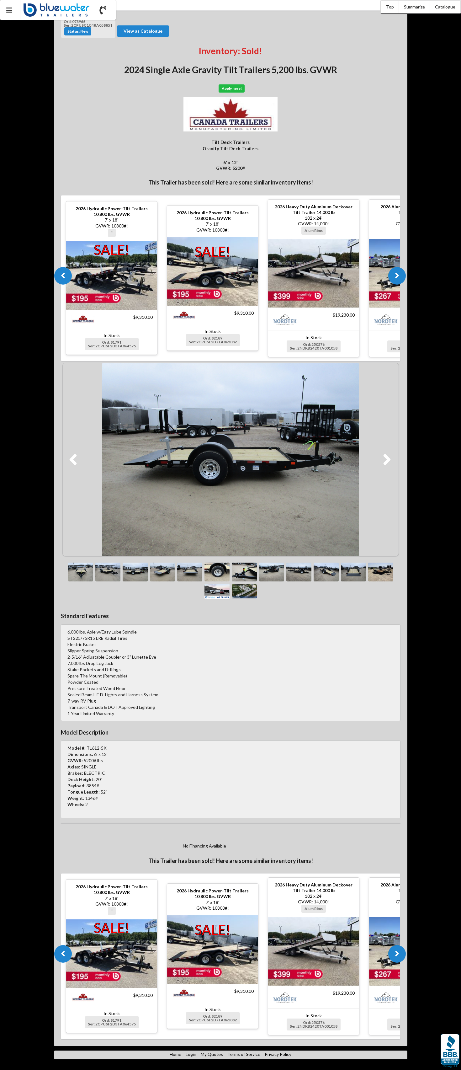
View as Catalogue (143, 31)
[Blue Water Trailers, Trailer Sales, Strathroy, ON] (450, 1051)
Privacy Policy (278, 1054)
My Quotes (212, 1054)
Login (191, 1054)
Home (175, 1054)
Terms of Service (243, 1054)
